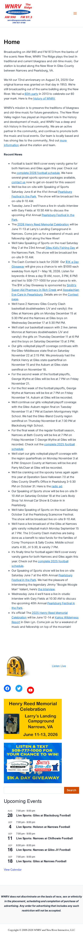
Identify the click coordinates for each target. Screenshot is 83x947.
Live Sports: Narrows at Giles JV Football (43, 850)
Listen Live (59, 666)
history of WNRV (44, 98)
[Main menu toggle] (75, 14)
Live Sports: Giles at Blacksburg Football (43, 815)
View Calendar (13, 869)
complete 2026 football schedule (38, 173)
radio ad (57, 486)
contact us (18, 182)
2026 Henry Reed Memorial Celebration (43, 224)
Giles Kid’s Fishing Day (60, 247)
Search (71, 790)
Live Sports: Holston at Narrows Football (43, 827)
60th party (31, 94)
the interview (46, 589)
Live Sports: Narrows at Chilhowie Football (44, 838)
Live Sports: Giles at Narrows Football (41, 861)
